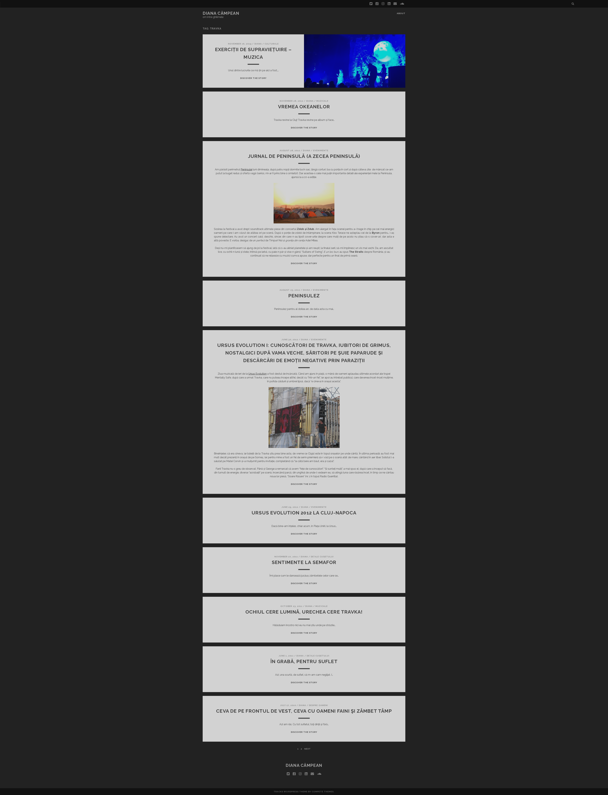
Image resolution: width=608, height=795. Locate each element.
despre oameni (318, 705)
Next (307, 749)
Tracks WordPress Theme (290, 791)
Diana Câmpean (221, 13)
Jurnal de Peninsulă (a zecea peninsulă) (304, 156)
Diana (258, 44)
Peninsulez (304, 295)
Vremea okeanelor (304, 106)
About (401, 13)
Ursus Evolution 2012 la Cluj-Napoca (304, 513)
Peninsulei (246, 169)
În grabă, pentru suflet (304, 661)
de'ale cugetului (322, 556)
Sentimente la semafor (304, 562)
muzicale (322, 101)
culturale (272, 44)
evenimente (320, 150)
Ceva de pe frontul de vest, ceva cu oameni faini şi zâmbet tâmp (304, 711)
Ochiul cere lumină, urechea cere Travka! (304, 612)
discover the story (253, 78)
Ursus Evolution (257, 373)
